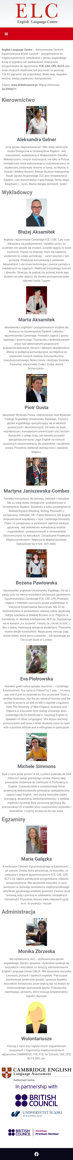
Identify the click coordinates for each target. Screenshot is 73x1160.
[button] (6, 34)
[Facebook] (36, 1154)
